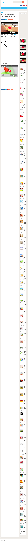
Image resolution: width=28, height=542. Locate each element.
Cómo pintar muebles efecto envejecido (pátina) (25, 521)
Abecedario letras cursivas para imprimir (25, 84)
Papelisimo (5, 2)
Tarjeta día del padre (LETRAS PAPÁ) (25, 420)
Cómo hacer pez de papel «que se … (24, 289)
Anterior (11, 19)
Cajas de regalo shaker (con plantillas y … (25, 463)
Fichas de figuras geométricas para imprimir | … (25, 163)
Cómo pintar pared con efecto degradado (25, 527)
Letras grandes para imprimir (25, 347)
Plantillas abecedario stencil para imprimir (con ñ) (25, 452)
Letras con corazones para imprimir (25, 116)
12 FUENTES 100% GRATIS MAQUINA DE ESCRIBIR (25, 102)
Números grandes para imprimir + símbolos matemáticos (25, 122)
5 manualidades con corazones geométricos (22, 532)
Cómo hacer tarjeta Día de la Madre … (25, 184)
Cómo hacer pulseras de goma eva (25, 323)
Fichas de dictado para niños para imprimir (25, 148)
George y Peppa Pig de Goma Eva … (25, 216)
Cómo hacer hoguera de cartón (25, 482)
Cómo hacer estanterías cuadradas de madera (25, 395)
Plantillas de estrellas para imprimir (25, 515)
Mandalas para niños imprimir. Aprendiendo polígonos (25, 329)
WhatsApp (15, 34)
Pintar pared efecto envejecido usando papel (25, 509)
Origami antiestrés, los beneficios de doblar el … (25, 445)
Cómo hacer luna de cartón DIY (24, 414)
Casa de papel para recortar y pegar (25, 209)
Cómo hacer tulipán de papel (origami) (25, 470)
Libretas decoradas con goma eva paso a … (25, 262)
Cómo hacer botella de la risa (25, 408)
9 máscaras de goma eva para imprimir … (25, 249)
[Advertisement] (9, 56)
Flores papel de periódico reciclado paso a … (25, 222)
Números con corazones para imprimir (25, 89)
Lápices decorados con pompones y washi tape (25, 335)
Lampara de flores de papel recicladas (25, 243)
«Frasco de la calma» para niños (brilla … (25, 476)
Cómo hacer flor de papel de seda (24, 342)
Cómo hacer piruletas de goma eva (25, 316)
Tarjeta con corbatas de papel (25, 426)
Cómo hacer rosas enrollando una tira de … (25, 495)
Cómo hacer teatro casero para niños (24, 190)
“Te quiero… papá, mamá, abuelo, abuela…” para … (25, 303)
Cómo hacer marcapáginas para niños (26, 196)
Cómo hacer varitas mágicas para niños (25, 283)
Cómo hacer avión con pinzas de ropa (24, 381)
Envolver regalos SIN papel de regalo (25, 438)
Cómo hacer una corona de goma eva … (25, 402)
